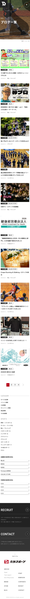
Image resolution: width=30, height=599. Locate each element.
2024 (2, 490)
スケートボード (5, 442)
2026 (2, 484)
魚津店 (2, 467)
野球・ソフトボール (6, 422)
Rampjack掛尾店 (6, 470)
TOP (22, 41)
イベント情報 (4, 402)
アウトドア (4, 439)
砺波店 (2, 464)
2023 (2, 493)
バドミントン (4, 436)
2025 (2, 487)
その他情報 (4, 413)
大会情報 (3, 405)
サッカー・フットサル (7, 425)
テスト (2, 450)
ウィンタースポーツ (6, 444)
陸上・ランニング (6, 428)
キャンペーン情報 (6, 408)
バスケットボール (6, 431)
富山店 (2, 460)
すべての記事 (4, 399)
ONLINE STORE (5, 474)
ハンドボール (4, 433)
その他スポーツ (5, 447)
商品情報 (3, 410)
